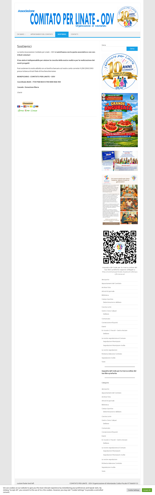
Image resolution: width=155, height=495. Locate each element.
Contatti (74, 34)
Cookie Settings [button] (133, 490)
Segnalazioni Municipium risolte (114, 345)
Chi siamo (20, 34)
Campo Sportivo (107, 299)
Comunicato (106, 318)
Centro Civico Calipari (109, 311)
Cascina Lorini (106, 307)
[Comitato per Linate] (77, 27)
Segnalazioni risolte (108, 358)
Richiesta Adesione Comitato (112, 354)
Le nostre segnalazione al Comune (114, 338)
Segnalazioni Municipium (111, 341)
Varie (103, 361)
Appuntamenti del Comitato (42, 34)
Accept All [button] (147, 490)
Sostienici (62, 34)
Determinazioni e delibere (112, 302)
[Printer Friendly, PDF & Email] (27, 111)
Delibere (106, 314)
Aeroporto (105, 279)
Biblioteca (105, 295)
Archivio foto (106, 287)
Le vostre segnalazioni (109, 350)
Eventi (104, 326)
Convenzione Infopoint (110, 322)
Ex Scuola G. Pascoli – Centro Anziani (114, 330)
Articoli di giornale (108, 291)
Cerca (104, 45)
